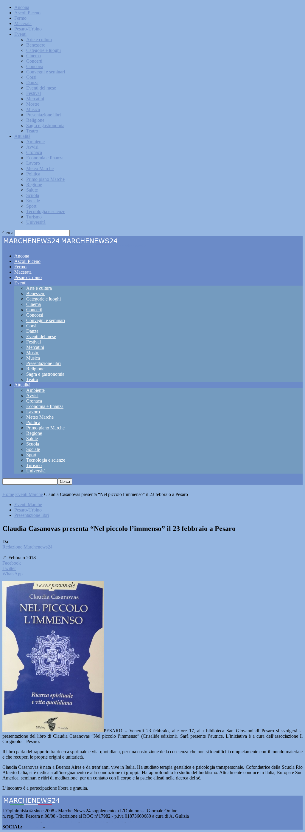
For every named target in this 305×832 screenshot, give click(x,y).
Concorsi (34, 66)
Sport (31, 206)
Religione (35, 120)
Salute (32, 189)
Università (36, 222)
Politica (33, 173)
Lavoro (33, 163)
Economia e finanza (44, 157)
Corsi (31, 77)
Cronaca (34, 152)
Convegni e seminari (45, 71)
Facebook (33, 826)
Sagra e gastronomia (45, 125)
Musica (33, 109)
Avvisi (32, 147)
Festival (33, 93)
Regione (34, 184)
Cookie (134, 821)
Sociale (33, 200)
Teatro (32, 130)
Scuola (32, 195)
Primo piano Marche (45, 179)
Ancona (21, 7)
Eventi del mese (41, 87)
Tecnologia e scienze (45, 211)
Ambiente (35, 141)
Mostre (32, 104)
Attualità (22, 136)
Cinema (33, 55)
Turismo (34, 216)
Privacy (116, 821)
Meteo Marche (40, 168)
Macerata (23, 23)
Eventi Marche (29, 494)
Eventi (20, 34)
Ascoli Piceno (27, 12)
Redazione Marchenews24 (27, 546)
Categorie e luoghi (43, 50)
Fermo (20, 18)
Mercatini (35, 98)
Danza (32, 82)
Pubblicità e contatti (20, 821)
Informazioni (93, 821)
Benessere (35, 44)
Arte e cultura (39, 39)
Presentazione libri (43, 114)
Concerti (34, 61)
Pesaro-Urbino (28, 28)
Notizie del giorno (60, 821)
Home (8, 494)
